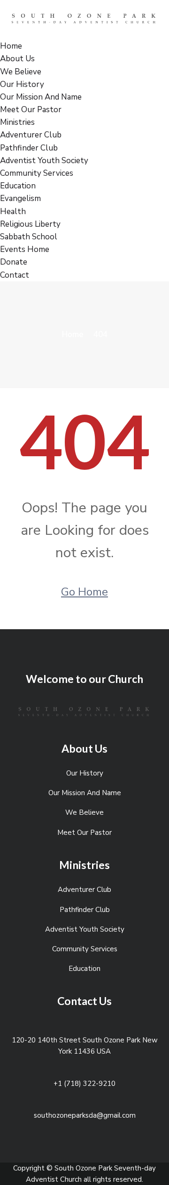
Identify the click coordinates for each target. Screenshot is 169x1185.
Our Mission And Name (41, 97)
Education (18, 185)
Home (11, 46)
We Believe (20, 71)
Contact (14, 275)
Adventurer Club (30, 134)
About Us (17, 58)
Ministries (17, 122)
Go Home (84, 591)
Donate (13, 262)
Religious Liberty (30, 224)
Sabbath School (28, 236)
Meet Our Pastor (30, 109)
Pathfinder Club (29, 148)
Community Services (36, 173)
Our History (22, 84)
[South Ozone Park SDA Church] (84, 19)
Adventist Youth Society (44, 160)
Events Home (24, 249)
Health (13, 211)
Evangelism (20, 198)
